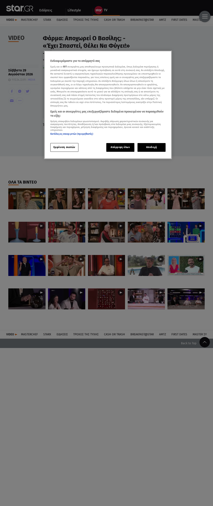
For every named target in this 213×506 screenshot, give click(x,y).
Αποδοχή (151, 147)
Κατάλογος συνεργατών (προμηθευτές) (71, 133)
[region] (108, 105)
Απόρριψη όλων (120, 147)
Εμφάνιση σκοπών (64, 147)
